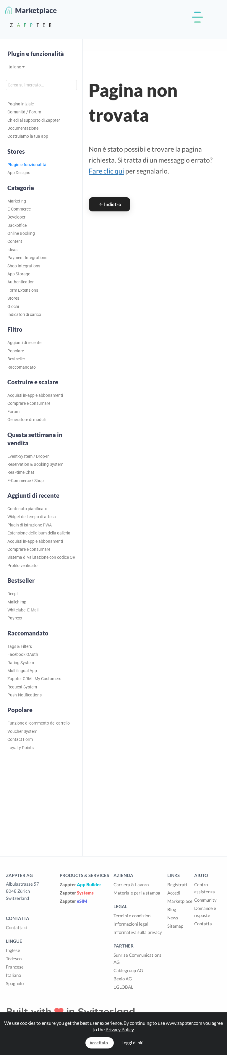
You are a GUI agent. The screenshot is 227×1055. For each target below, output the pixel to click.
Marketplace (179, 901)
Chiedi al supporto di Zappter (33, 120)
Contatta (203, 923)
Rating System (20, 662)
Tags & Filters (19, 646)
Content (14, 241)
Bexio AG (123, 978)
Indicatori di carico (24, 314)
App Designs (18, 172)
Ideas (12, 249)
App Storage (18, 274)
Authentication (21, 282)
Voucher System (22, 731)
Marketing (16, 201)
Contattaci (16, 927)
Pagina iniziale (20, 104)
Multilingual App (22, 670)
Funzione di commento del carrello (38, 723)
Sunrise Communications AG (137, 958)
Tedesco (14, 958)
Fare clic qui (106, 171)
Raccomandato (21, 367)
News (172, 917)
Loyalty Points (20, 747)
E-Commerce (19, 209)
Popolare (15, 351)
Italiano (14, 67)
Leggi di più (132, 1042)
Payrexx (14, 618)
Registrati (177, 884)
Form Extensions (22, 290)
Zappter (80, 884)
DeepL (13, 593)
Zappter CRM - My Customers (34, 678)
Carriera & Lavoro (131, 884)
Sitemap (175, 926)
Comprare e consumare (28, 403)
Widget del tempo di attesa (31, 516)
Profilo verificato (22, 565)
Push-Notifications (24, 695)
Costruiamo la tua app (27, 136)
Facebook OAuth (22, 654)
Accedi (173, 892)
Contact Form (20, 739)
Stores (13, 298)
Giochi (13, 306)
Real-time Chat (20, 472)
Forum (13, 411)
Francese (15, 966)
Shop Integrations (23, 266)
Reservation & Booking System (35, 464)
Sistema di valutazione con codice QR (41, 557)
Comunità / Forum (24, 112)
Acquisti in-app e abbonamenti (35, 395)
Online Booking (21, 233)
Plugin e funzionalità (35, 53)
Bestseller (16, 359)
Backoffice (17, 225)
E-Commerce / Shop (25, 480)
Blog (171, 909)
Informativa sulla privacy (138, 932)
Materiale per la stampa (137, 892)
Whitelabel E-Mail (22, 610)
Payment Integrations (27, 257)
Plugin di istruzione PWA (29, 525)
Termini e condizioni (133, 915)
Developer (16, 217)
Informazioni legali (132, 923)
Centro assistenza (204, 888)
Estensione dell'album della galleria (38, 533)
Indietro (112, 204)
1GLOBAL (123, 987)
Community (205, 900)
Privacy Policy (120, 1029)
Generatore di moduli (26, 419)
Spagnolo (15, 983)
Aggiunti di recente (24, 342)
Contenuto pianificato (27, 508)
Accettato (99, 1042)
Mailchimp (16, 602)
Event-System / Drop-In (28, 456)
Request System (22, 687)
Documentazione (22, 128)
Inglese (13, 950)
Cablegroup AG (128, 970)
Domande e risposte (205, 911)
